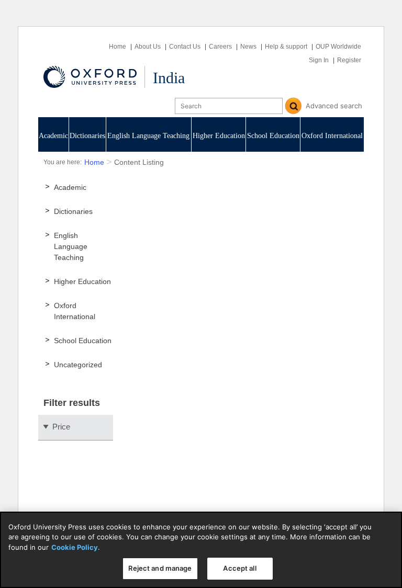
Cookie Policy (74, 547)
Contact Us (184, 46)
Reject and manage (160, 568)
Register (349, 60)
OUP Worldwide (338, 46)
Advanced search (334, 105)
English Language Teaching (148, 136)
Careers (220, 46)
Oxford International (332, 136)
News (248, 46)
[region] (201, 550)
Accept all (239, 568)
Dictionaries (87, 136)
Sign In (319, 60)
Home (117, 46)
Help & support (286, 46)
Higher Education (219, 136)
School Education (273, 136)
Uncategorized (78, 364)
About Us (148, 46)
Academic (53, 136)
